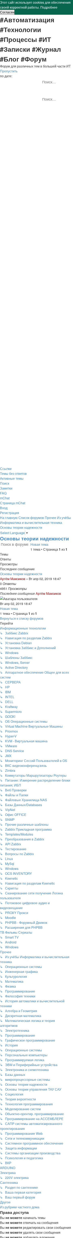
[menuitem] (13, 473)
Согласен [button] (7, 12)
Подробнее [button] (48, 7)
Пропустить (8, 71)
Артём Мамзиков (12, 578)
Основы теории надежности (34, 538)
